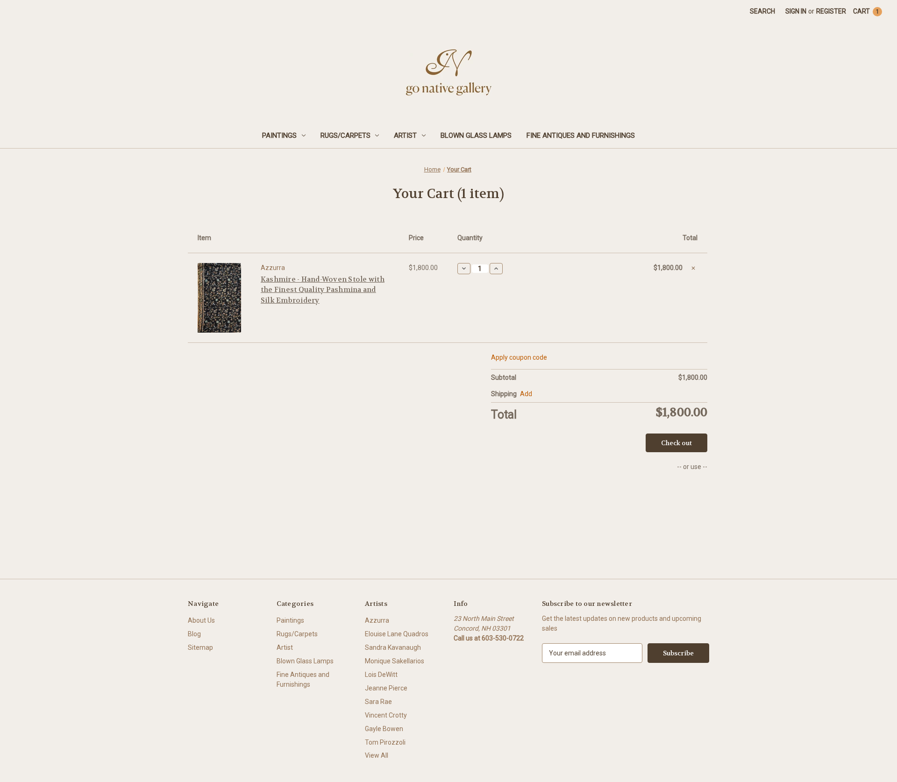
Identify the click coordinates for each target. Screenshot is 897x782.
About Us (201, 620)
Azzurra (377, 620)
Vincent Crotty (386, 715)
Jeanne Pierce (386, 688)
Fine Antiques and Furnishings (581, 135)
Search (762, 11)
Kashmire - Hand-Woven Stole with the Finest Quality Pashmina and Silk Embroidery (322, 290)
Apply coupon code (519, 357)
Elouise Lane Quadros (396, 634)
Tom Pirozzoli (385, 742)
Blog (194, 634)
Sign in (795, 11)
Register (831, 11)
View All (376, 755)
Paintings (279, 135)
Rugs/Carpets (345, 135)
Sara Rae (378, 701)
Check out (676, 443)
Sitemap (200, 647)
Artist (405, 135)
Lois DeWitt (381, 674)
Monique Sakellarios (394, 661)
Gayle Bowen (384, 728)
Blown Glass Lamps (476, 135)
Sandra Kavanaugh (393, 647)
